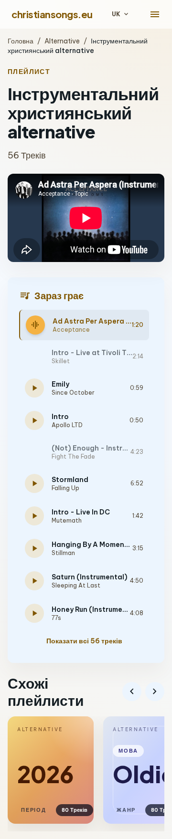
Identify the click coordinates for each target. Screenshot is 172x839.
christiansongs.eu (52, 14)
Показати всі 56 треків (84, 641)
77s (56, 617)
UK (121, 14)
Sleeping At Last (76, 585)
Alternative (62, 41)
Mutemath (67, 520)
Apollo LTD (67, 425)
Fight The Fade (73, 456)
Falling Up (65, 488)
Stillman (63, 552)
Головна (20, 41)
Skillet (61, 361)
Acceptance (71, 329)
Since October (73, 392)
